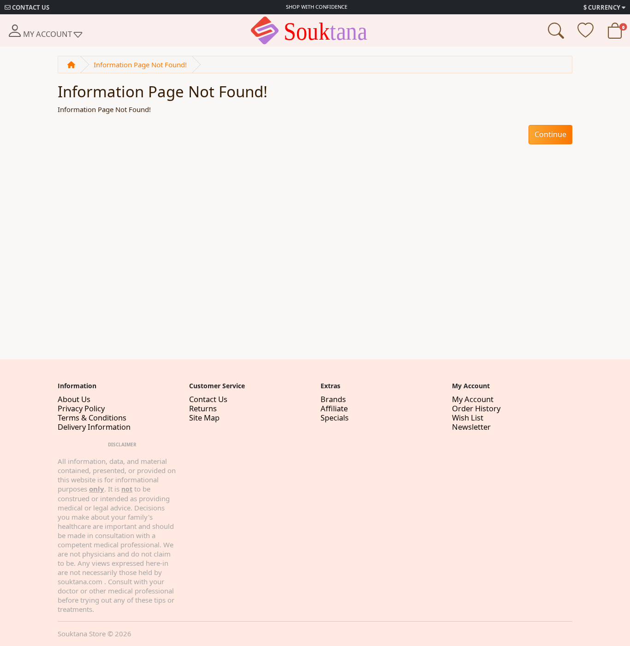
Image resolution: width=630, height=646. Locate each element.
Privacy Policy (81, 408)
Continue (550, 134)
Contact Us (208, 399)
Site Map (204, 417)
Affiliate (334, 408)
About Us (74, 399)
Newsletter (471, 426)
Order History (476, 408)
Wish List (467, 417)
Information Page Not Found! (140, 64)
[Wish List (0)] (585, 34)
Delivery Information (94, 426)
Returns (203, 408)
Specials (335, 417)
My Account (472, 399)
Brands (333, 399)
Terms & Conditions (92, 417)
